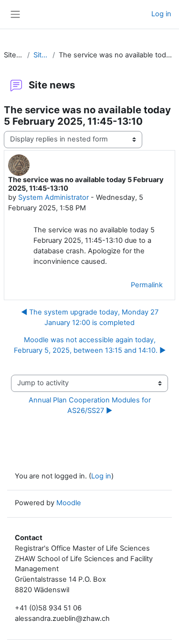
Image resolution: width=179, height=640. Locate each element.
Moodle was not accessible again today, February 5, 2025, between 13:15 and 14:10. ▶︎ (90, 345)
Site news (41, 55)
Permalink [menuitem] (147, 285)
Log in (161, 14)
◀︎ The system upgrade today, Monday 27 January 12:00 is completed (89, 317)
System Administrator (53, 197)
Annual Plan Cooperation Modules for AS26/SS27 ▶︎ (91, 405)
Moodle (68, 503)
